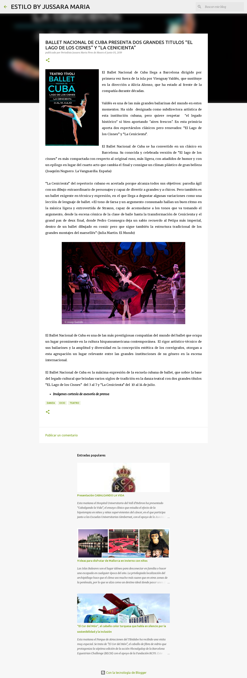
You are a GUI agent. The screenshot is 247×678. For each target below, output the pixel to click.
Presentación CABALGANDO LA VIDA (100, 495)
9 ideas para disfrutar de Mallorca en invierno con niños (112, 560)
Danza (51, 403)
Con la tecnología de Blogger (125, 672)
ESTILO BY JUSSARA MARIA (50, 6)
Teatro (74, 403)
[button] (47, 60)
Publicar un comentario (61, 435)
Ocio (62, 403)
